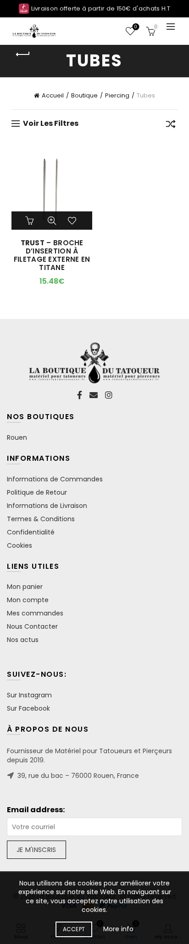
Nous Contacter (32, 626)
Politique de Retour (37, 492)
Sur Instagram (29, 695)
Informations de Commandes (55, 479)
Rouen (17, 437)
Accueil (53, 95)
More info (118, 928)
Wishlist (135, 27)
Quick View (52, 220)
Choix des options (31, 220)
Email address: (36, 810)
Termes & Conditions (41, 518)
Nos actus (23, 639)
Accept (74, 929)
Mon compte (28, 599)
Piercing (117, 95)
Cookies (19, 545)
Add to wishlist (73, 220)
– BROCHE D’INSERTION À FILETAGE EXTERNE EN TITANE (52, 255)
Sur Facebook (28, 708)
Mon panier (25, 586)
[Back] (22, 54)
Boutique (84, 95)
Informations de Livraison (47, 505)
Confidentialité (31, 532)
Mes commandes (35, 613)
